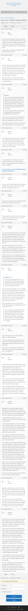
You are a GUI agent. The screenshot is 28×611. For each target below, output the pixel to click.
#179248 (25, 128)
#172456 (25, 55)
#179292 (25, 354)
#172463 (25, 84)
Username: (4, 585)
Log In (14, 596)
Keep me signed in (7, 591)
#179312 (25, 398)
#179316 (25, 478)
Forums (2, 17)
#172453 (25, 28)
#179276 (25, 222)
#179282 (25, 264)
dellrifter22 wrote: (8, 277)
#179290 (25, 325)
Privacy (18, 609)
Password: (4, 588)
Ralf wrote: (7, 95)
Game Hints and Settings (9, 17)
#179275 (25, 206)
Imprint (21, 609)
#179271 (25, 191)
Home (9, 607)
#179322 (25, 509)
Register (14, 600)
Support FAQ (13, 607)
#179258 (25, 149)
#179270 (25, 174)
